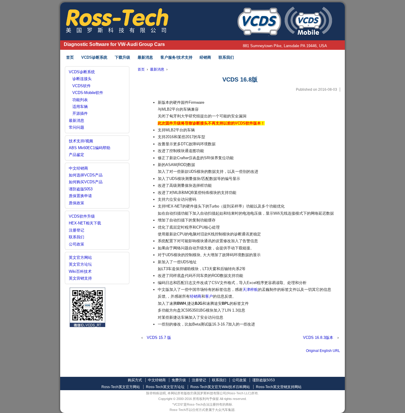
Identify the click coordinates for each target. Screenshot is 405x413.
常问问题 (76, 127)
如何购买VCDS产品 (86, 182)
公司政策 (76, 244)
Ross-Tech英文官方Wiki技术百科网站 (220, 387)
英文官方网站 (80, 257)
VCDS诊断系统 (94, 57)
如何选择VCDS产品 (86, 175)
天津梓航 (250, 289)
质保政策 (76, 203)
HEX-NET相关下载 (85, 223)
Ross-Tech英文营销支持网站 (279, 387)
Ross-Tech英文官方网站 (120, 387)
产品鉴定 (76, 154)
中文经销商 (78, 168)
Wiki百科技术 (80, 271)
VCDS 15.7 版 (159, 337)
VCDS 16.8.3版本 (318, 337)
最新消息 (145, 57)
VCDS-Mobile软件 (87, 92)
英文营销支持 (80, 278)
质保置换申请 (80, 196)
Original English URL (323, 351)
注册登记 (76, 230)
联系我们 (226, 57)
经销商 (205, 57)
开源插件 (80, 113)
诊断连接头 (82, 78)
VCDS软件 (81, 86)
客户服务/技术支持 (176, 57)
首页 (70, 57)
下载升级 (122, 57)
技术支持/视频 (81, 141)
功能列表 (80, 100)
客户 (209, 296)
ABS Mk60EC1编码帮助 (89, 148)
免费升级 (179, 380)
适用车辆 (80, 106)
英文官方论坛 (80, 264)
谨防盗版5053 (81, 189)
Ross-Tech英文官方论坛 (165, 387)
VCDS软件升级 (82, 216)
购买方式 (135, 380)
